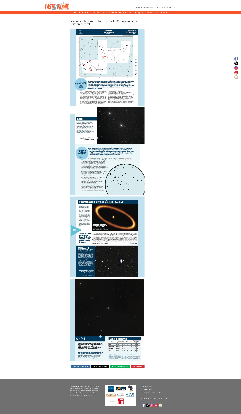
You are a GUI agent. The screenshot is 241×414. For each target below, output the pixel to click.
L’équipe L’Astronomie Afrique (152, 392)
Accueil (73, 13)
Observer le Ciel (109, 13)
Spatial (141, 13)
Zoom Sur (95, 13)
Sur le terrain (153, 13)
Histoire (122, 13)
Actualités (84, 13)
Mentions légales (148, 386)
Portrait (132, 13)
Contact (165, 13)
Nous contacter (147, 389)
